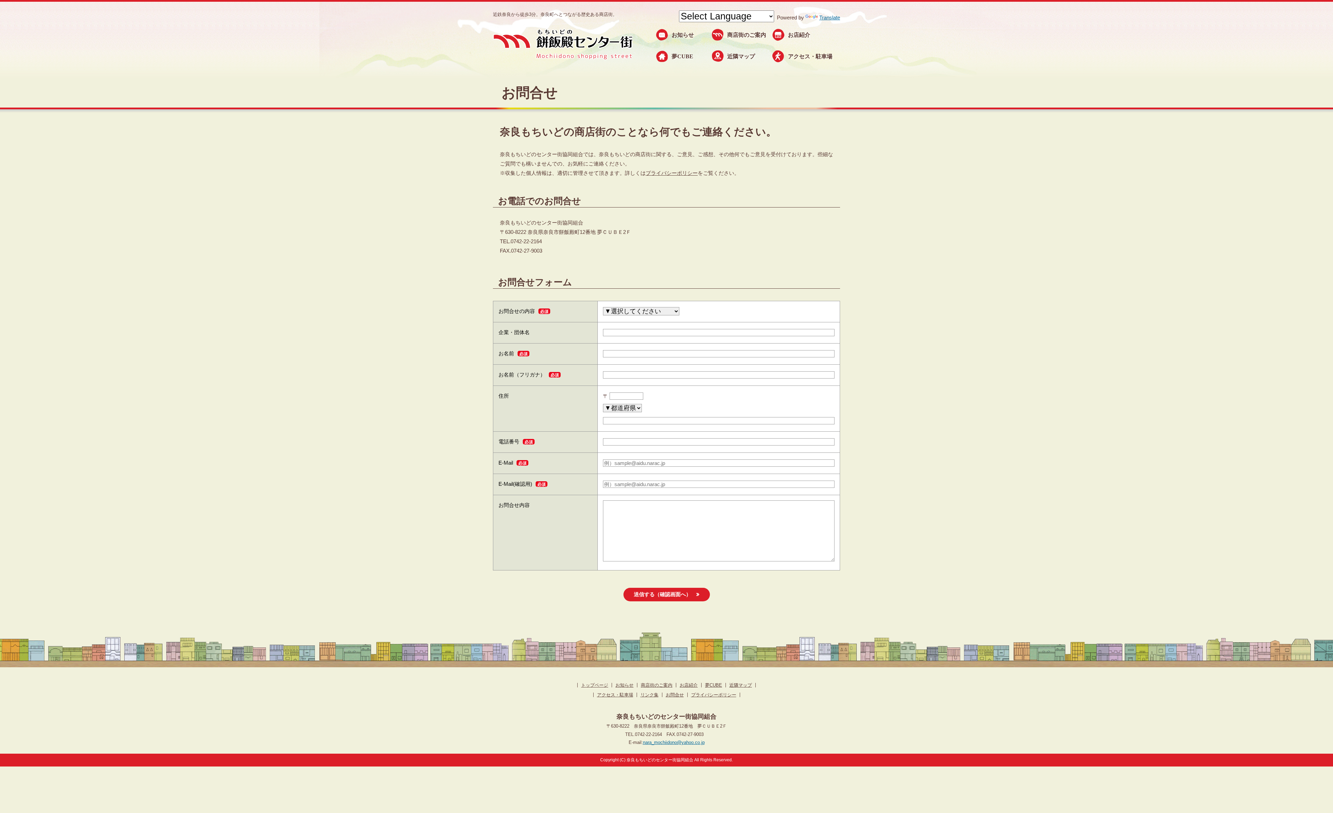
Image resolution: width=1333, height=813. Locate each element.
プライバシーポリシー (672, 173)
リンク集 (649, 694)
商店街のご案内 (746, 35)
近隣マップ (741, 56)
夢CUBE (682, 56)
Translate (829, 17)
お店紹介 (799, 35)
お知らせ (683, 35)
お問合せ (675, 694)
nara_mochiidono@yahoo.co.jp (674, 742)
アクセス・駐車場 (810, 56)
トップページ (594, 685)
